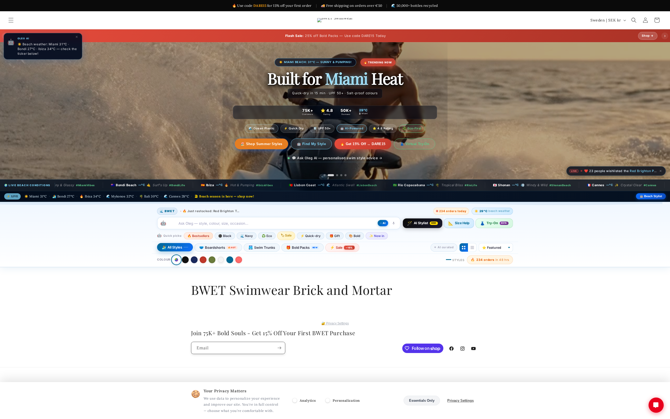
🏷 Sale (286, 235)
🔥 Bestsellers (198, 236)
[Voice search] (393, 223)
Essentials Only (421, 401)
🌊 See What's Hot (261, 144)
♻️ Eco (267, 236)
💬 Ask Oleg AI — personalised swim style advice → (337, 158)
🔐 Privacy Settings (335, 323)
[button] (11, 20)
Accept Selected (383, 401)
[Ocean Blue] (229, 259)
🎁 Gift (335, 236)
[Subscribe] (279, 348)
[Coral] (238, 259)
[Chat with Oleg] (656, 405)
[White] (220, 259)
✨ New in (376, 236)
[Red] (203, 259)
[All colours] (176, 260)
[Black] (185, 259)
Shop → (648, 35)
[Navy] (194, 259)
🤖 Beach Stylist (651, 196)
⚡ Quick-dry (310, 236)
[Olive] (212, 259)
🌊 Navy (246, 236)
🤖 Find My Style (306, 144)
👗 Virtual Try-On (409, 144)
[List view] (472, 247)
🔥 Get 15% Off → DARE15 (357, 144)
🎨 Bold (354, 236)
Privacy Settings (460, 401)
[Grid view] (464, 247)
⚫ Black (224, 236)
